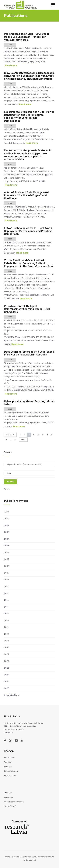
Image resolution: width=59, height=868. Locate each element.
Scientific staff (10, 806)
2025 (6, 681)
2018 (6, 634)
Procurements (10, 775)
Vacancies (8, 797)
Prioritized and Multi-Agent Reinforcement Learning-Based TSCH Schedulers (27, 309)
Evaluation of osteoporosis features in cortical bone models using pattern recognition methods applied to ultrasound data (27, 155)
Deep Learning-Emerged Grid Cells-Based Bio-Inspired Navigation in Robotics (29, 353)
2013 (6, 600)
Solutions (8, 767)
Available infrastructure (14, 802)
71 (15, 440)
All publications (11, 695)
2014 (6, 607)
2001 (6, 525)
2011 (6, 586)
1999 (6, 512)
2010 (6, 580)
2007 (6, 559)
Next (23, 440)
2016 (6, 620)
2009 (6, 573)
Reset (6, 489)
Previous (10, 435)
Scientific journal (11, 771)
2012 (6, 593)
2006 (6, 552)
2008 (6, 566)
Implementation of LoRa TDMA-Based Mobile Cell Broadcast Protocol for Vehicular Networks (27, 36)
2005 (6, 546)
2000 (6, 518)
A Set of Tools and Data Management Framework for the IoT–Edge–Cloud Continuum (26, 195)
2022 (6, 661)
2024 (6, 675)
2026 (6, 688)
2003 (6, 532)
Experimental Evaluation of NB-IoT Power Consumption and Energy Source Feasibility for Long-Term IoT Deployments (29, 116)
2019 (6, 641)
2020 (6, 648)
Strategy (8, 793)
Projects (7, 762)
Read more (11, 65)
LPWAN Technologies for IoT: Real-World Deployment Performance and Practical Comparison (28, 231)
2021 (6, 654)
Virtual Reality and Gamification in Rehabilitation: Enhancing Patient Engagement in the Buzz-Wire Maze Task (28, 263)
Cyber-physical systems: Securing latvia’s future (29, 403)
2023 (6, 668)
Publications (9, 757)
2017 (6, 627)
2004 (6, 539)
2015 (6, 613)
